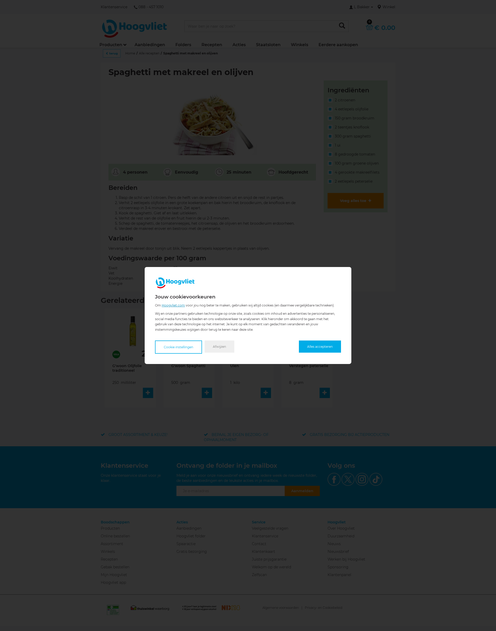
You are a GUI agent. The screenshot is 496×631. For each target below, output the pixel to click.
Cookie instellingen (178, 347)
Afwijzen (219, 347)
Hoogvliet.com (173, 305)
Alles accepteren (320, 347)
